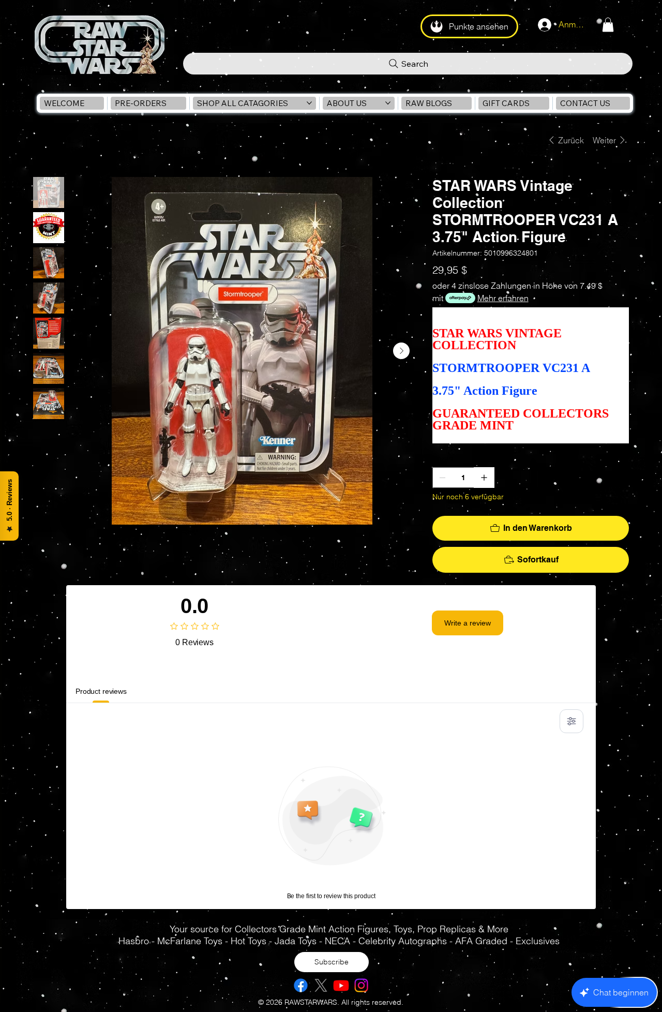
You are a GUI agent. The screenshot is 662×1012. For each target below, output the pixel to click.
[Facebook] (301, 985)
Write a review (467, 623)
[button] (608, 25)
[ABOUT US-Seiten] (387, 103)
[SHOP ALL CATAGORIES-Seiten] (309, 103)
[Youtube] (341, 985)
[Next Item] (401, 351)
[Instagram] (361, 985)
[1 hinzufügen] (484, 477)
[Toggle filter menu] (571, 721)
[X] (321, 985)
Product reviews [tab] (101, 691)
